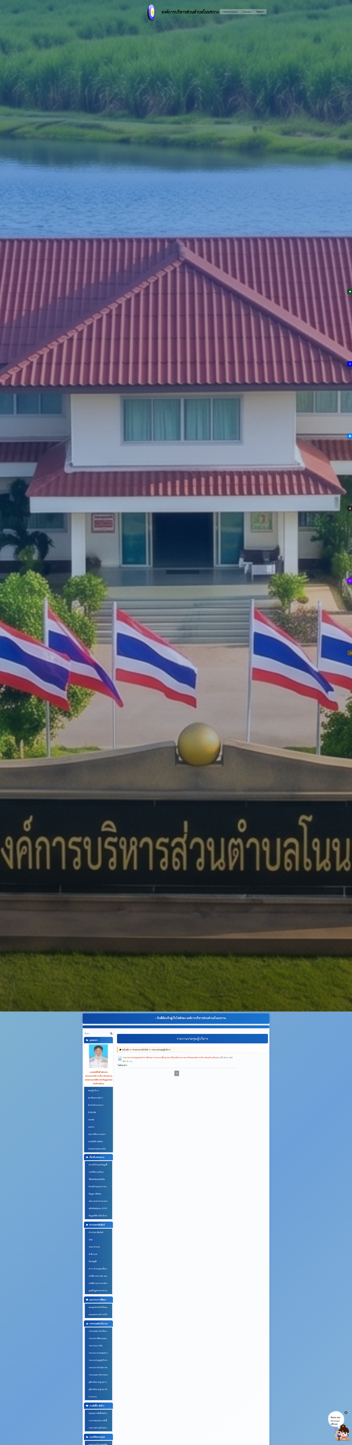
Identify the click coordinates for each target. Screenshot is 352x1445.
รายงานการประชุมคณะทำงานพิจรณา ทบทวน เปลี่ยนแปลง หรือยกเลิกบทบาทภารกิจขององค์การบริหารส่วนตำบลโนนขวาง (172, 1057)
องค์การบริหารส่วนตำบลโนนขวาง (190, 11)
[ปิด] (346, 1413)
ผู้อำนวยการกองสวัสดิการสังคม (98, 1076)
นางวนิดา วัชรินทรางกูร (98, 1072)
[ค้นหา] (111, 1033)
